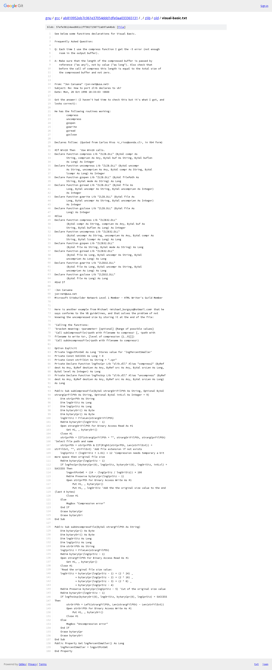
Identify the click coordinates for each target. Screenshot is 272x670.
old (156, 18)
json (265, 664)
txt (256, 664)
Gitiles (22, 664)
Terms (43, 664)
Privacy (32, 664)
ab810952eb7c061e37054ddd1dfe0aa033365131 (100, 18)
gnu (48, 18)
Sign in (264, 6)
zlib (148, 18)
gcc (57, 18)
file (121, 27)
